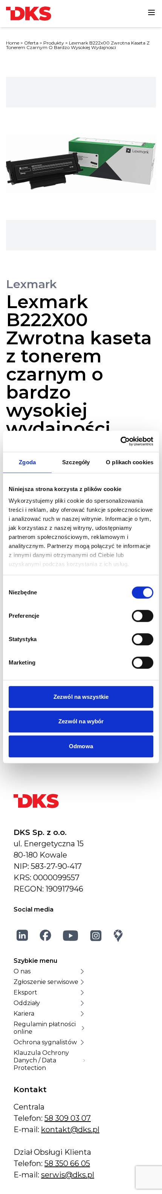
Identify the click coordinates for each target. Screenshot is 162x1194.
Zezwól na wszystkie (81, 697)
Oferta (31, 43)
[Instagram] (96, 935)
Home (12, 43)
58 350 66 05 (67, 1163)
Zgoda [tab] (27, 462)
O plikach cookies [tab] (129, 462)
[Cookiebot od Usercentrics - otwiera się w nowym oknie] (120, 441)
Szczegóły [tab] (76, 462)
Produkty (53, 43)
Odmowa (81, 746)
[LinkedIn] (22, 935)
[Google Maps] (118, 935)
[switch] (142, 616)
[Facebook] (45, 935)
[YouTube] (70, 935)
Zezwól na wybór (81, 721)
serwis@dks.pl (67, 1174)
